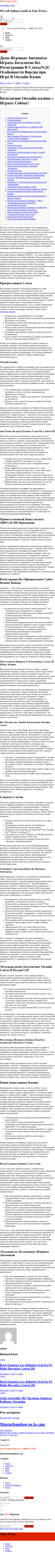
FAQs (7, 1487)
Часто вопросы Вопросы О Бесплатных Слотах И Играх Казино (24, 137)
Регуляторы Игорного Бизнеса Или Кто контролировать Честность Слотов (24, 158)
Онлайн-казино (14, 120)
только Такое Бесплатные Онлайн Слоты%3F (27, 173)
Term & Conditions (13, 1485)
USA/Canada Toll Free (16, 28)
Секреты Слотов (14, 145)
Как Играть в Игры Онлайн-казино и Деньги (27, 189)
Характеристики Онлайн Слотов (21, 187)
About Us (9, 35)
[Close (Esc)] (1, 1503)
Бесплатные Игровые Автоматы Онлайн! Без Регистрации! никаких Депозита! (27, 208)
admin (17, 83)
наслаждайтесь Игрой (16, 205)
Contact (8, 40)
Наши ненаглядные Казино (19, 161)
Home (7, 33)
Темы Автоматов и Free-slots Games (22, 212)
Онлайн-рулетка (14, 171)
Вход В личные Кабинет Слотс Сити (23, 164)
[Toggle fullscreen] (6, 1503)
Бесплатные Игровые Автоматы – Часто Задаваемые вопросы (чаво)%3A (24, 202)
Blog (7, 1470)
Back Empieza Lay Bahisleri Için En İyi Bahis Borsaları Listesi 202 (26, 1366)
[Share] (4, 1503)
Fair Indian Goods (7, 5)
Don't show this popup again (11, 1529)
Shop (7, 37)
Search (3, 24)
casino (26, 83)
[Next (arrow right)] (4, 1505)
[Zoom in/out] (9, 1503)
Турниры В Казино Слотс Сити (21, 214)
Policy (7, 1483)
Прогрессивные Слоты (17, 118)
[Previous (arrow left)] (1, 1505)
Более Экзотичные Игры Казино (21, 219)
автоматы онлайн (7, 312)
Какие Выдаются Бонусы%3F (20, 217)
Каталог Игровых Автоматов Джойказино (25, 175)
